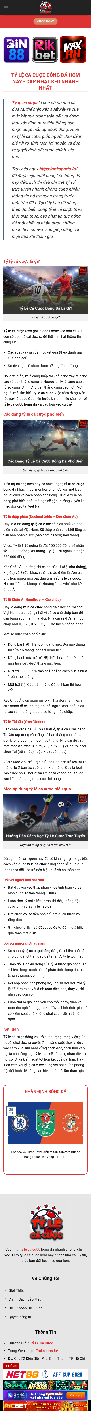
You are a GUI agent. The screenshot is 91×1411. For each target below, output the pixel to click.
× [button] (81, 670)
